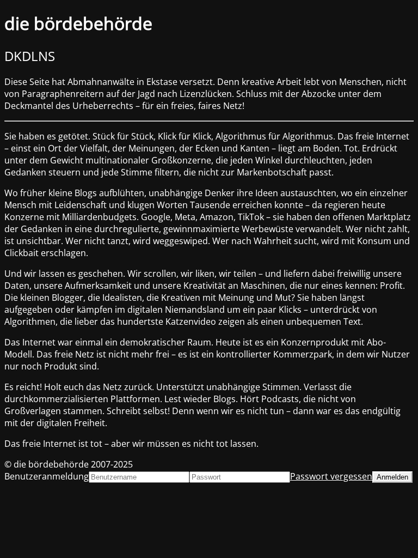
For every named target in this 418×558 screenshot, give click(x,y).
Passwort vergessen (331, 476)
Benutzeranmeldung (46, 476)
